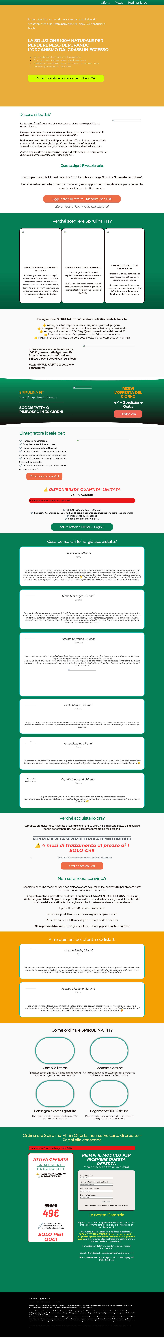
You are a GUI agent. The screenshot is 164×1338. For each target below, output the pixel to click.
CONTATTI (56, 1302)
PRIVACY (31, 1302)
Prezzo (119, 2)
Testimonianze (137, 2)
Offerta (105, 2)
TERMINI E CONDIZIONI (43, 1302)
